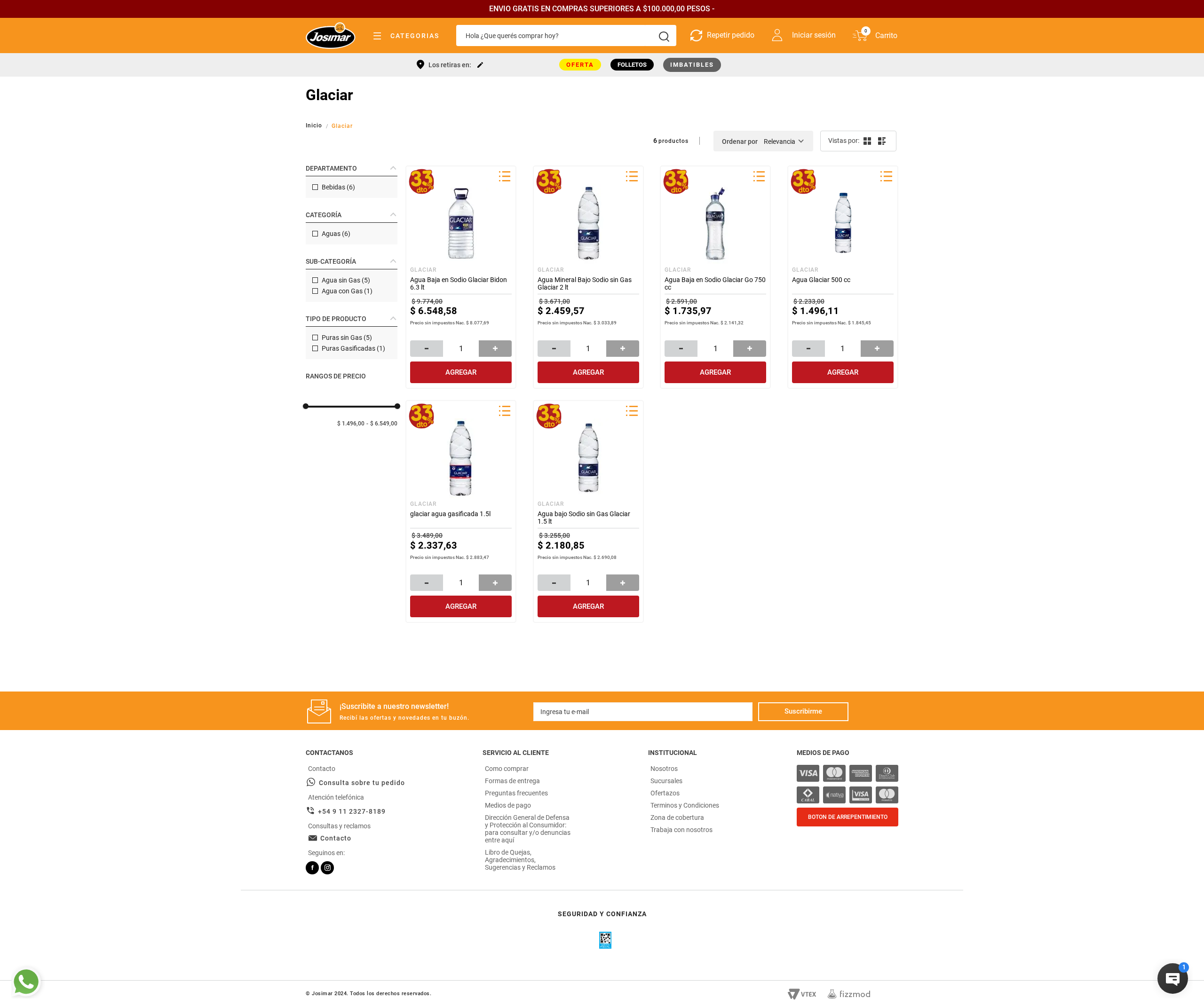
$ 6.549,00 (383, 423)
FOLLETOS (632, 64)
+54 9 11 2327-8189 (352, 811)
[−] (426, 348)
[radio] (866, 141)
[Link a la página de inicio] (315, 125)
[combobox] (566, 35)
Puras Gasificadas (353, 348)
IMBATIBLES (692, 64)
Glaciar (342, 126)
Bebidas (338, 187)
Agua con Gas (347, 291)
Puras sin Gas (347, 337)
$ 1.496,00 (350, 423)
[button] (351, 168)
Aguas (336, 233)
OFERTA (580, 64)
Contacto (335, 838)
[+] (495, 348)
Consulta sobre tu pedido (362, 782)
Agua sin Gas (346, 280)
